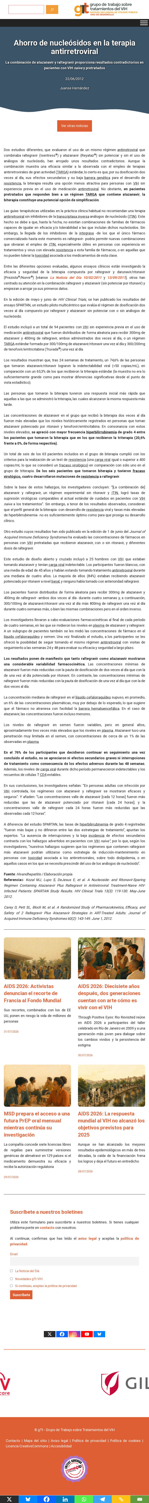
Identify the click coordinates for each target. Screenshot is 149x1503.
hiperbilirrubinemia (101, 432)
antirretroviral (127, 150)
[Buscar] (52, 9)
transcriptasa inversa (73, 216)
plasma (98, 625)
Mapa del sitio (35, 1441)
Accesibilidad (61, 1446)
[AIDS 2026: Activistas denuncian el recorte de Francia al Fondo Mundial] (37, 976)
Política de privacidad (89, 1441)
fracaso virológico (73, 465)
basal (55, 581)
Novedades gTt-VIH (28, 1279)
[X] (49, 1334)
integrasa (86, 233)
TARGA (62, 172)
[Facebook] (62, 1334)
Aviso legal (59, 1441)
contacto (47, 1228)
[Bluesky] (99, 1334)
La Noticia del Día (26, 1271)
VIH (136, 183)
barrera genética (97, 178)
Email (14, 1254)
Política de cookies (125, 1441)
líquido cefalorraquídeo (22, 637)
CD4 (43, 775)
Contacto (13, 1441)
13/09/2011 (116, 278)
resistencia (12, 183)
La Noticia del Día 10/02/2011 (76, 278)
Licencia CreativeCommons (27, 1446)
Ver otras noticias (74, 126)
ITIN (132, 216)
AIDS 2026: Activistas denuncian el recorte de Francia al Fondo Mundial (32, 993)
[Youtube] (87, 1334)
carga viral (102, 460)
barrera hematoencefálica (99, 709)
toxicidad (42, 255)
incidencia (96, 836)
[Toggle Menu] (144, 23)
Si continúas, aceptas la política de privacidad (46, 1286)
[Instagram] (74, 1334)
